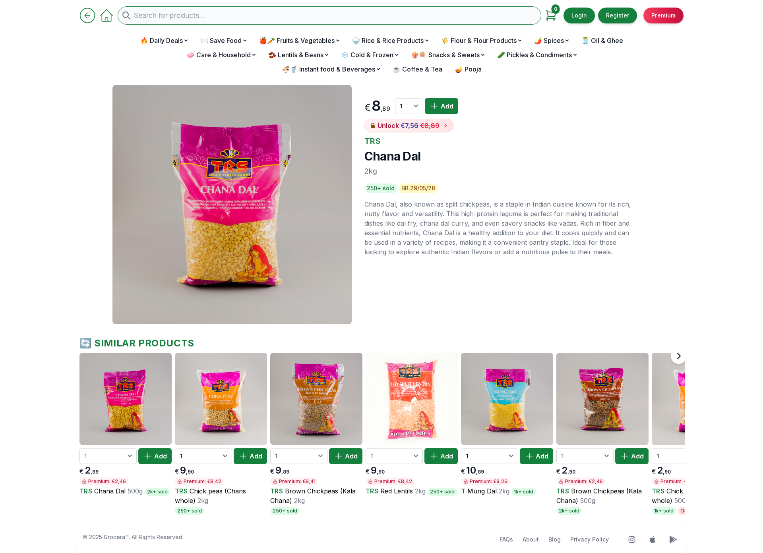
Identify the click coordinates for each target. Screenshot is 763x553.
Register (617, 15)
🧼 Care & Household (219, 55)
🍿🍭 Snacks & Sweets (445, 55)
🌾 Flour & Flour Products (479, 40)
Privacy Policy (589, 539)
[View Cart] (550, 15)
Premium (663, 15)
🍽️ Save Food (221, 40)
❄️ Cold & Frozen (367, 55)
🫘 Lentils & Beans (295, 55)
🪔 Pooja (468, 69)
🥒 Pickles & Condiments (534, 55)
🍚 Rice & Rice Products (388, 40)
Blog (554, 539)
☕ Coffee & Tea (417, 69)
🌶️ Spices (549, 40)
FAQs (506, 539)
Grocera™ (116, 537)
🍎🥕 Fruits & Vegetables (297, 40)
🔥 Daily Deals (161, 40)
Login (579, 15)
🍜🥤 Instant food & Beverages (328, 69)
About (531, 539)
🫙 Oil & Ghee (602, 40)
